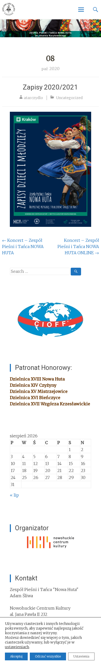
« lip (14, 495)
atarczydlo (33, 97)
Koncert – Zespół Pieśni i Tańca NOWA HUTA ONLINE (78, 246)
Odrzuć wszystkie (48, 656)
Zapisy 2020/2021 (50, 87)
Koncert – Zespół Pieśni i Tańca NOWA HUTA (23, 246)
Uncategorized (69, 97)
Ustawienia (81, 656)
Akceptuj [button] (16, 656)
